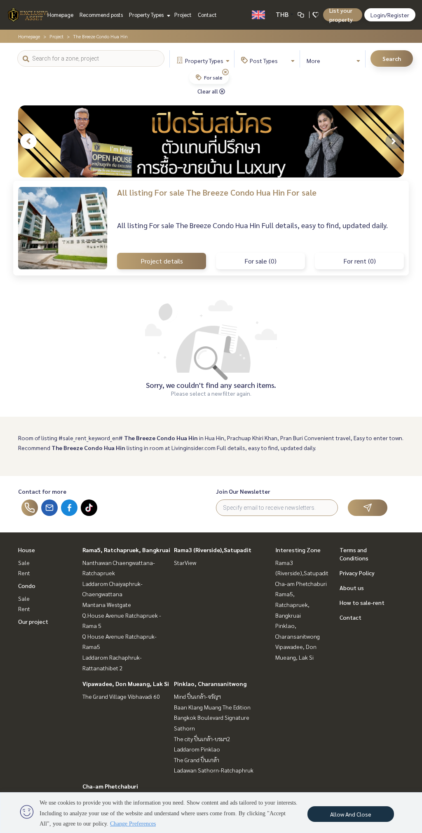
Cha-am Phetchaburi (110, 786)
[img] (225, 72)
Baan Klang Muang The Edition (212, 707)
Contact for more (42, 491)
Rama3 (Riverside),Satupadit (212, 549)
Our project (33, 621)
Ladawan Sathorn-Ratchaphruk (213, 770)
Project (183, 14)
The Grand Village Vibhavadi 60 (121, 696)
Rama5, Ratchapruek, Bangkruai (126, 549)
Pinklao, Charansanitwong (210, 683)
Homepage (60, 14)
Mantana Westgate (106, 604)
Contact (207, 14)
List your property (341, 15)
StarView (185, 562)
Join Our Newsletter (243, 491)
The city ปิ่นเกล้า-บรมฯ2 (202, 738)
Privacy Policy (357, 572)
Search (391, 58)
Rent (24, 572)
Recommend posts (101, 14)
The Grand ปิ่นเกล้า (196, 759)
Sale (24, 562)
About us (352, 587)
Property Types (147, 14)
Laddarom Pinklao (197, 749)
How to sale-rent (362, 602)
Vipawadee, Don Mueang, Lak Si (125, 683)
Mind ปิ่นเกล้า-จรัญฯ (197, 696)
